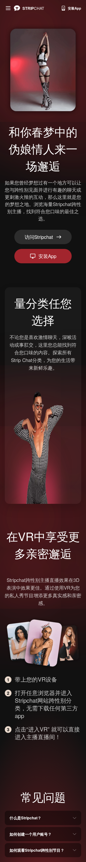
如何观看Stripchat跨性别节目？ (37, 850)
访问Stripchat (39, 236)
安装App (74, 8)
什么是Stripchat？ (25, 818)
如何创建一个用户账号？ (31, 834)
